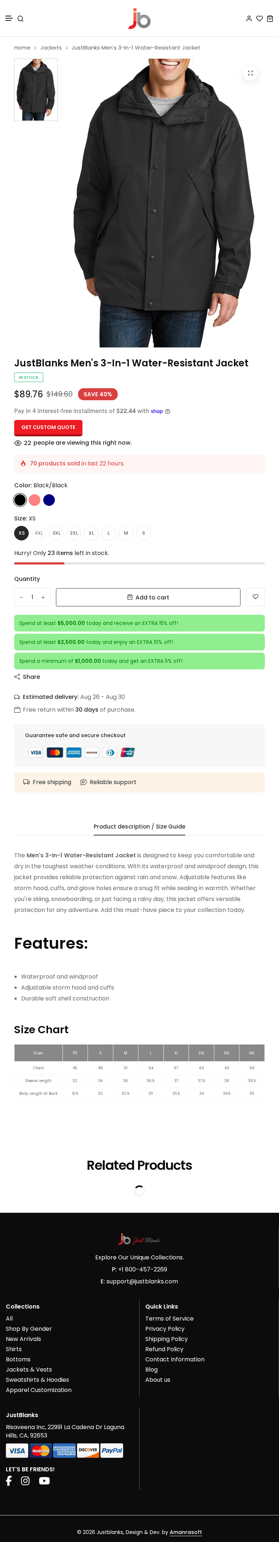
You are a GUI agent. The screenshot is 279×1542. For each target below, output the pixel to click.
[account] (249, 18)
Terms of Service (169, 1318)
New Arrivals (23, 1339)
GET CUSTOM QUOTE (48, 427)
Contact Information (175, 1359)
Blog (151, 1369)
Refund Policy (164, 1349)
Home (22, 47)
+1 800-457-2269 (142, 1269)
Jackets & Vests (29, 1369)
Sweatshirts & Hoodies (37, 1380)
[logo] (139, 18)
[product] (250, 73)
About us (157, 1380)
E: (103, 1281)
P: (114, 1269)
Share (31, 677)
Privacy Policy (165, 1329)
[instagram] (25, 1482)
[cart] (270, 18)
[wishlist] (259, 18)
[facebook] (9, 1482)
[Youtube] (44, 1482)
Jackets (51, 47)
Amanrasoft (186, 1532)
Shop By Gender (29, 1329)
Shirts (14, 1349)
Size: (25, 518)
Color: (41, 485)
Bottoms (18, 1359)
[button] (9, 18)
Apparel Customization (39, 1390)
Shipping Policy (166, 1339)
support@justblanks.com (142, 1281)
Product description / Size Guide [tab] (139, 826)
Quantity (27, 579)
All (9, 1318)
